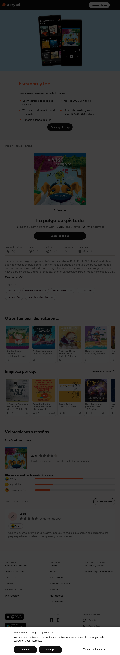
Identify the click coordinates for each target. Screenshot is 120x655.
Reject (25, 649)
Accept (50, 649)
